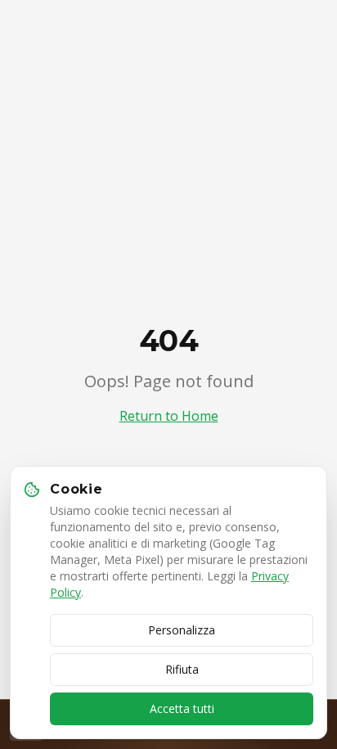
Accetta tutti (182, 708)
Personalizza (181, 630)
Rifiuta (182, 669)
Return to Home (168, 416)
